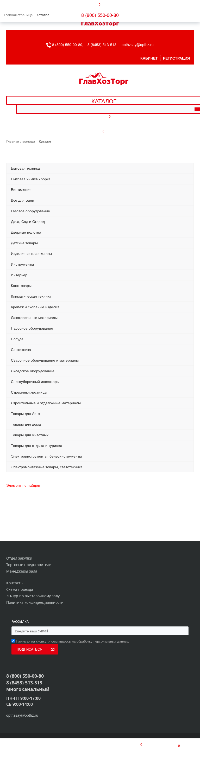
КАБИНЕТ (149, 58)
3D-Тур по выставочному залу (33, 595)
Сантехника (21, 349)
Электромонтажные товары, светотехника (47, 466)
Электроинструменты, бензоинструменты (46, 456)
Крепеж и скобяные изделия (35, 306)
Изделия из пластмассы (31, 253)
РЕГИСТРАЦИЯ (176, 58)
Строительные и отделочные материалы (46, 402)
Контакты (14, 582)
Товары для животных (29, 434)
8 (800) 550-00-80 (100, 14)
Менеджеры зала (21, 571)
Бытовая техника (25, 168)
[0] (136, 748)
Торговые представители (29, 564)
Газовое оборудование (30, 210)
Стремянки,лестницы (29, 392)
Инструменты (22, 264)
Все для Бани (22, 200)
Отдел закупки (19, 558)
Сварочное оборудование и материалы (45, 360)
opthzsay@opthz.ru (138, 44)
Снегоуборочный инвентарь (35, 381)
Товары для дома (26, 424)
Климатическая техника (31, 296)
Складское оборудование (32, 370)
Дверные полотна (26, 232)
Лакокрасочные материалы (34, 317)
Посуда (17, 338)
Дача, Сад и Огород (28, 221)
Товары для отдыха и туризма (36, 445)
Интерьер (19, 274)
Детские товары (24, 242)
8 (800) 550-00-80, (69, 44)
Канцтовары (21, 285)
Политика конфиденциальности (35, 602)
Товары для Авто (25, 413)
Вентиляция (21, 189)
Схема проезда (19, 589)
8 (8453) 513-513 (102, 44)
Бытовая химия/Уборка (31, 178)
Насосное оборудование (32, 328)
